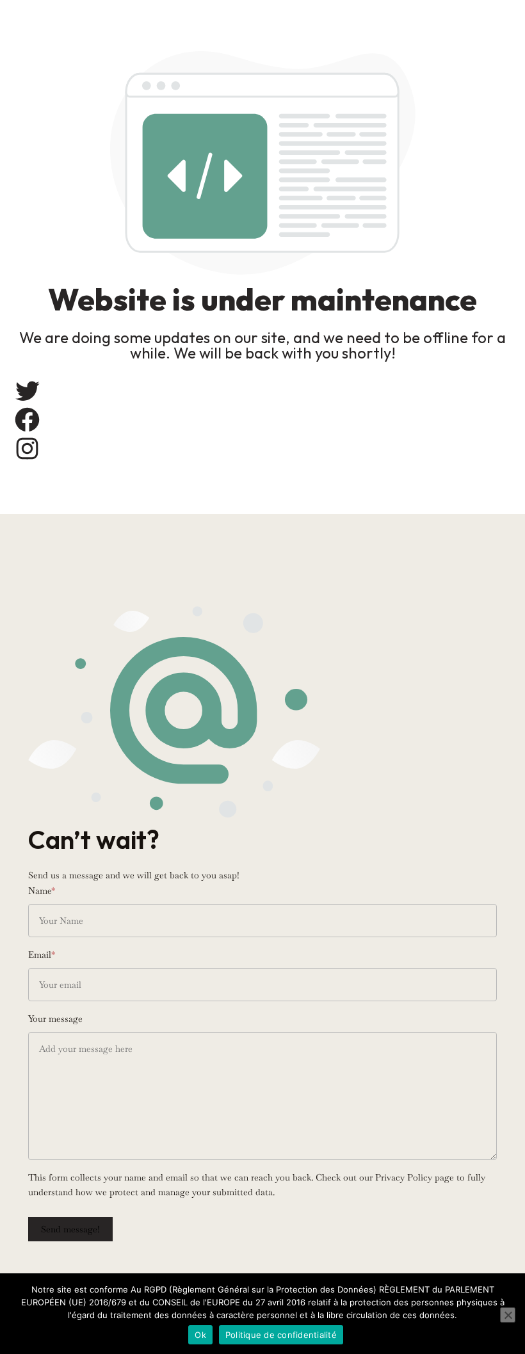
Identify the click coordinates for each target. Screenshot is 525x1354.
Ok (200, 1335)
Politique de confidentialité (281, 1335)
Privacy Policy (403, 1177)
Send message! (70, 1229)
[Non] (507, 1315)
